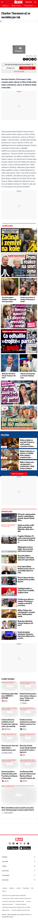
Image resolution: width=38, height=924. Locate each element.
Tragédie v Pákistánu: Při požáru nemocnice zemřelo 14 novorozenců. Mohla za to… (26, 539)
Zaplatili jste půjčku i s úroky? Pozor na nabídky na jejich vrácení (26, 590)
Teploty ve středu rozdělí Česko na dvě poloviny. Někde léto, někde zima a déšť (26, 528)
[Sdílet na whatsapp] (32, 59)
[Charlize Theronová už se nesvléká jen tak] (19, 32)
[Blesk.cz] (18, 2)
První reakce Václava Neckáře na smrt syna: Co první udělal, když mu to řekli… (26, 569)
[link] (10, 843)
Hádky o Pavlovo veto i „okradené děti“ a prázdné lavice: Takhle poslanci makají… (26, 613)
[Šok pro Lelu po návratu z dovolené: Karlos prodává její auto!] (9, 581)
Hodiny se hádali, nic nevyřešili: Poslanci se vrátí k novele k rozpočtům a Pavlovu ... (27, 443)
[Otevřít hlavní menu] (2, 2)
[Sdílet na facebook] (24, 59)
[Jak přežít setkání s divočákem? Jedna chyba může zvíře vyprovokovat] (9, 559)
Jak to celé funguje (19, 71)
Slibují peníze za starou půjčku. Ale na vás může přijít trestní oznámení (25, 549)
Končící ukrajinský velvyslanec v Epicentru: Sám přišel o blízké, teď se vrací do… (26, 635)
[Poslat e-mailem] (35, 59)
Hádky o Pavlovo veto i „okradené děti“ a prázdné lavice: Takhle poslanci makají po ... (27, 465)
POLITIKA (5, 435)
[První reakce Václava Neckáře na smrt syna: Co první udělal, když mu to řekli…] (9, 570)
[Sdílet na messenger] (29, 59)
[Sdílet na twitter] (27, 59)
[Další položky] (35, 5)
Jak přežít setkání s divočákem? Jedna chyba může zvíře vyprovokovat (26, 557)
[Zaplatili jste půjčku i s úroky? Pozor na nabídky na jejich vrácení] (9, 591)
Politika (4, 447)
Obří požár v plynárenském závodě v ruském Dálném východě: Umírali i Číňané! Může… (26, 517)
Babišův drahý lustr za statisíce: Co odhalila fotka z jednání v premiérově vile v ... (27, 454)
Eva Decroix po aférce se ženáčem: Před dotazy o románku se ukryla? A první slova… (26, 602)
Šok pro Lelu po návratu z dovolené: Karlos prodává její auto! (26, 579)
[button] (13, 848)
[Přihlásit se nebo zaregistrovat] (35, 2)
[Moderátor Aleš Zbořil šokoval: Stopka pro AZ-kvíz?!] (9, 624)
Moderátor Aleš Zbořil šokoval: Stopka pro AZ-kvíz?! (25, 623)
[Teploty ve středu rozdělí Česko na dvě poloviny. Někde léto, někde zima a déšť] (9, 528)
